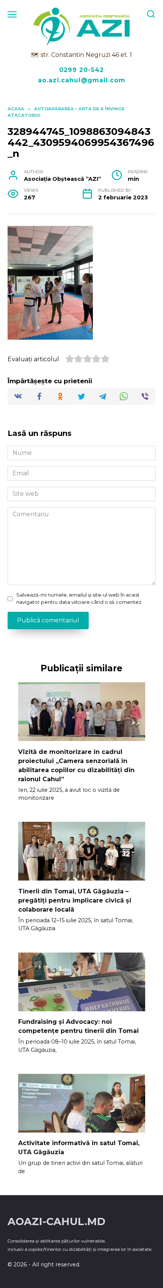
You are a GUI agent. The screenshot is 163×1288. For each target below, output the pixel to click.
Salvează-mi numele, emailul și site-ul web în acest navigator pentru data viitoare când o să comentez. (79, 598)
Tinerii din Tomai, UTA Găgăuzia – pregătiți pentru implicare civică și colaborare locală (74, 900)
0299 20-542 (81, 70)
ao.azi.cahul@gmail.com (81, 80)
